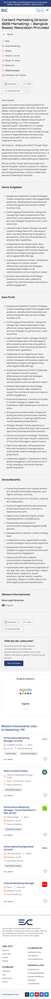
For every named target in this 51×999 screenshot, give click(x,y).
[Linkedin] (46, 994)
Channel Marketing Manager (19, 883)
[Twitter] (32, 994)
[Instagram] (27, 994)
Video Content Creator (16, 770)
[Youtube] (37, 994)
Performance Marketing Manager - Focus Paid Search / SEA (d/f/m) (20, 810)
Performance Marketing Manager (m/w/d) (16, 739)
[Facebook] (41, 994)
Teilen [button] (29, 84)
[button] (47, 10)
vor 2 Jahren (8, 759)
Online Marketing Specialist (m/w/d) (19, 848)
